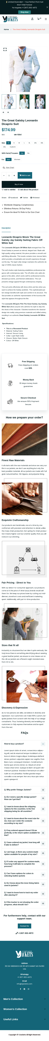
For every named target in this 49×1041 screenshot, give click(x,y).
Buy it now (19, 184)
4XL (4, 147)
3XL (42, 143)
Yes (22, 153)
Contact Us (24, 926)
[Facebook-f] (20, 989)
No (28, 153)
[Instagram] (28, 989)
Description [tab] (6, 228)
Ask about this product (29, 189)
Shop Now (24, 12)
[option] (24, 69)
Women (17, 159)
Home (6, 29)
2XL (35, 143)
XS (8, 143)
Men (8, 159)
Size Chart (10, 167)
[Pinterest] (24, 989)
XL (29, 143)
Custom (13, 147)
